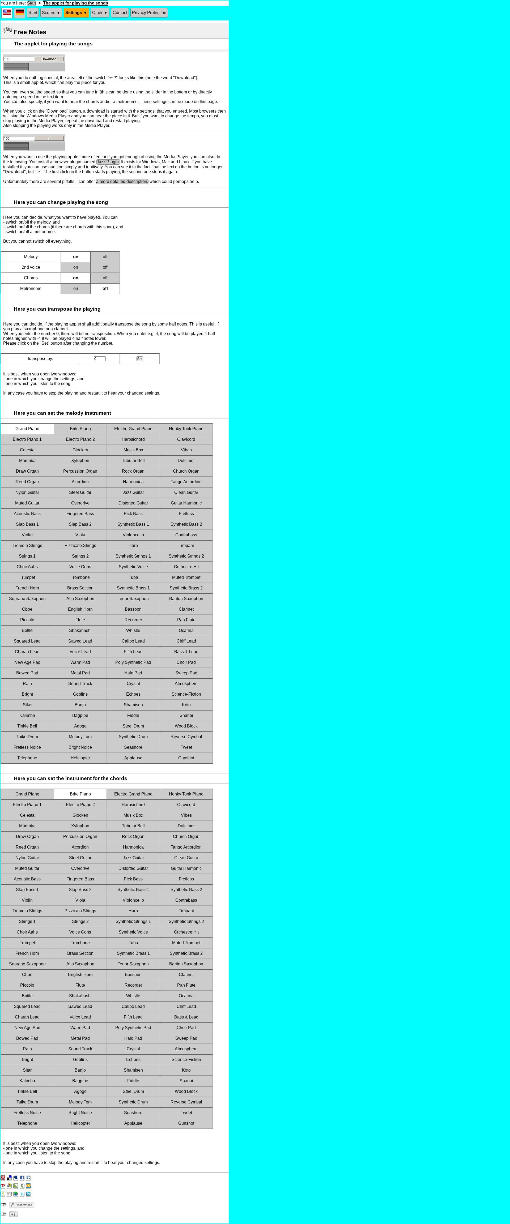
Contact (120, 12)
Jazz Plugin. (108, 162)
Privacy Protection (149, 12)
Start (31, 3)
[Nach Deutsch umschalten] (19, 13)
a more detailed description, (122, 181)
